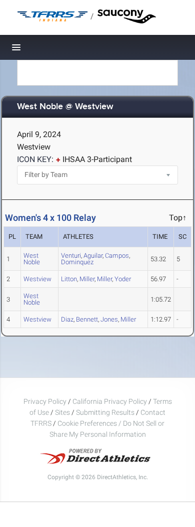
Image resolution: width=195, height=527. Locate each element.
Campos (117, 255)
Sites (62, 412)
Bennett (87, 319)
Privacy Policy (45, 401)
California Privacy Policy (109, 401)
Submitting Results (105, 412)
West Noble (32, 259)
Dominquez (77, 262)
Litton (69, 279)
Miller (87, 279)
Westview (38, 279)
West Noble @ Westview (65, 107)
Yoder (122, 279)
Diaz (67, 319)
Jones (109, 319)
